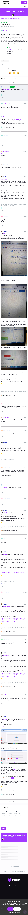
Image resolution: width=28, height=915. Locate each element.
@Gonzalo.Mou (6, 655)
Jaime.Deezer (6, 87)
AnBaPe (5, 176)
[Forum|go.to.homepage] (6, 2)
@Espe (5, 554)
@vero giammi (6, 419)
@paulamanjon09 (18, 119)
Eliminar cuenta (5, 60)
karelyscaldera (6, 498)
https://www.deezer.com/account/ (8, 726)
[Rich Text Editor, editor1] (14, 819)
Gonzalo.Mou (6, 639)
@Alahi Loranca (6, 606)
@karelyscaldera (7, 512)
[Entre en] (2, 6)
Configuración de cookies (8, 871)
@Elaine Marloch (7, 445)
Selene (4, 694)
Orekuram (5, 216)
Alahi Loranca (6, 592)
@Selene (5, 719)
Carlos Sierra (6, 135)
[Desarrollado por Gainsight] (14, 867)
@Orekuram (6, 233)
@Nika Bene (12, 49)
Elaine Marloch (6, 430)
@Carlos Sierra (4, 153)
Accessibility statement (20, 871)
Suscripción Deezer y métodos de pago (11, 18)
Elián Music (5, 164)
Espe (4, 538)
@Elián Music (4, 179)
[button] (1, 2)
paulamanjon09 (6, 103)
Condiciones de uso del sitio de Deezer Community (14, 870)
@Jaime (14, 769)
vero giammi (5, 403)
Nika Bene (5, 30)
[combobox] (14, 6)
